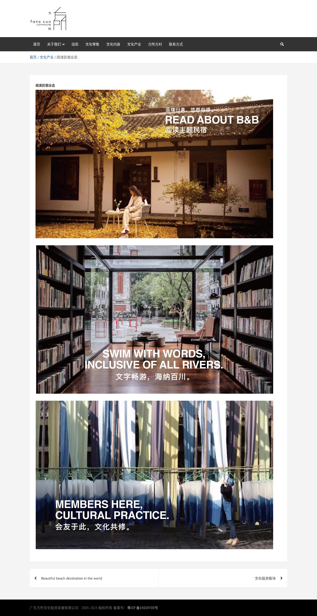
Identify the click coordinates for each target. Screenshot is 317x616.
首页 (36, 44)
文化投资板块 (265, 578)
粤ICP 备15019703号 (142, 608)
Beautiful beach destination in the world (71, 578)
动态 (74, 44)
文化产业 (134, 44)
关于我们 (54, 44)
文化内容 (113, 44)
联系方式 (176, 44)
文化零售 (92, 44)
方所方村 (155, 44)
